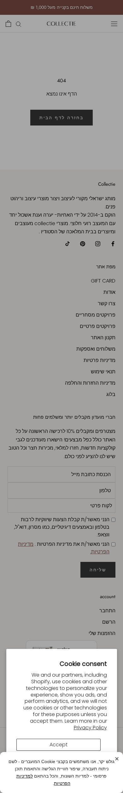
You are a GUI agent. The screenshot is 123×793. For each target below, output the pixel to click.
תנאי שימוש (103, 371)
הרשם (108, 622)
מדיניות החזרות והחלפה (90, 383)
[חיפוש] (18, 23)
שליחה (98, 570)
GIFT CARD (103, 280)
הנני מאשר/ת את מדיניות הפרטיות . (63, 547)
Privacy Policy (90, 727)
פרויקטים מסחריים (95, 314)
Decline (58, 761)
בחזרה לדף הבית (61, 117)
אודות (109, 292)
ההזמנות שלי (102, 633)
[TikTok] (67, 244)
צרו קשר (106, 303)
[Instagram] (97, 244)
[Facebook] (112, 244)
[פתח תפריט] (114, 23)
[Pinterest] (82, 244)
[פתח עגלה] (8, 23)
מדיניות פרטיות (99, 360)
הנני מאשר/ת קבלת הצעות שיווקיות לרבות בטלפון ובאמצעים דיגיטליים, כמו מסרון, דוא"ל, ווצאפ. (61, 527)
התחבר (107, 610)
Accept (58, 744)
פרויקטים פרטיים (97, 326)
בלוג (110, 394)
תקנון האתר (103, 337)
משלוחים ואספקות (95, 349)
